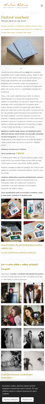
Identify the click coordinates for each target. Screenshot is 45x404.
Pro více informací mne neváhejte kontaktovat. (19, 252)
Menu (42, 5)
